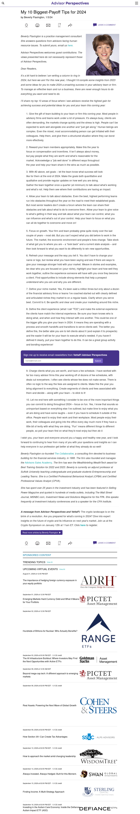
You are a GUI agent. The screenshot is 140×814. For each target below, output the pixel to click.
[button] (26, 25)
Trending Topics (34, 562)
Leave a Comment (106, 24)
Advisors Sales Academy (38, 462)
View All (50, 562)
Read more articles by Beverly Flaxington (41, 532)
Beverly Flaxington (34, 17)
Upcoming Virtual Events (40, 569)
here (83, 525)
